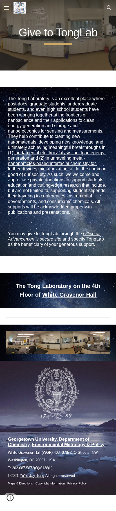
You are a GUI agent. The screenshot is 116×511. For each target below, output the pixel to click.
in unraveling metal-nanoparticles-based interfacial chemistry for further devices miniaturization (52, 163)
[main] (58, 35)
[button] (7, 8)
